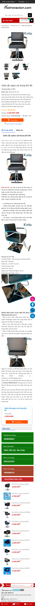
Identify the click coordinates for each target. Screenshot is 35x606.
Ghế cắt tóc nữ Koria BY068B (21, 512)
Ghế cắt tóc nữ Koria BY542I (20, 549)
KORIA (13, 89)
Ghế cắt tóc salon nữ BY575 (20, 493)
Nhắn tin (17, 604)
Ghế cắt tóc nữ (14, 92)
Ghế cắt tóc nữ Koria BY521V (21, 559)
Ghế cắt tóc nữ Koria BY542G (21, 503)
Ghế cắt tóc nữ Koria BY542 (20, 521)
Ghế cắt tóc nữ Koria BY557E (21, 540)
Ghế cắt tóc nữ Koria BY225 (20, 531)
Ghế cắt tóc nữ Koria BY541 (20, 484)
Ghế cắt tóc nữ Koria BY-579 (11, 390)
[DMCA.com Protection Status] (18, 590)
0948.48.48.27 (14, 599)
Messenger (29, 604)
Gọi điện (5, 604)
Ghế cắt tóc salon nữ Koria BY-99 (12, 140)
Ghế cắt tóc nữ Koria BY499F (21, 568)
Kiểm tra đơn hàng (8, 1)
